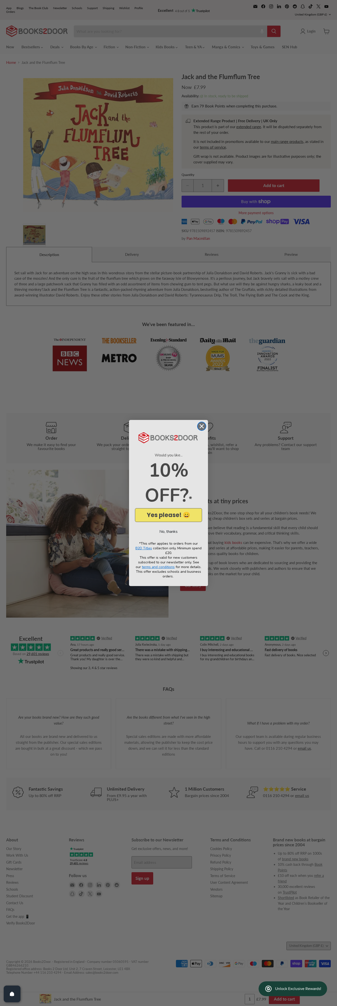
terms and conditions (158, 567)
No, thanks (168, 531)
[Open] (12, 994)
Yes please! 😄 (168, 515)
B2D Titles (143, 548)
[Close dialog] (201, 426)
